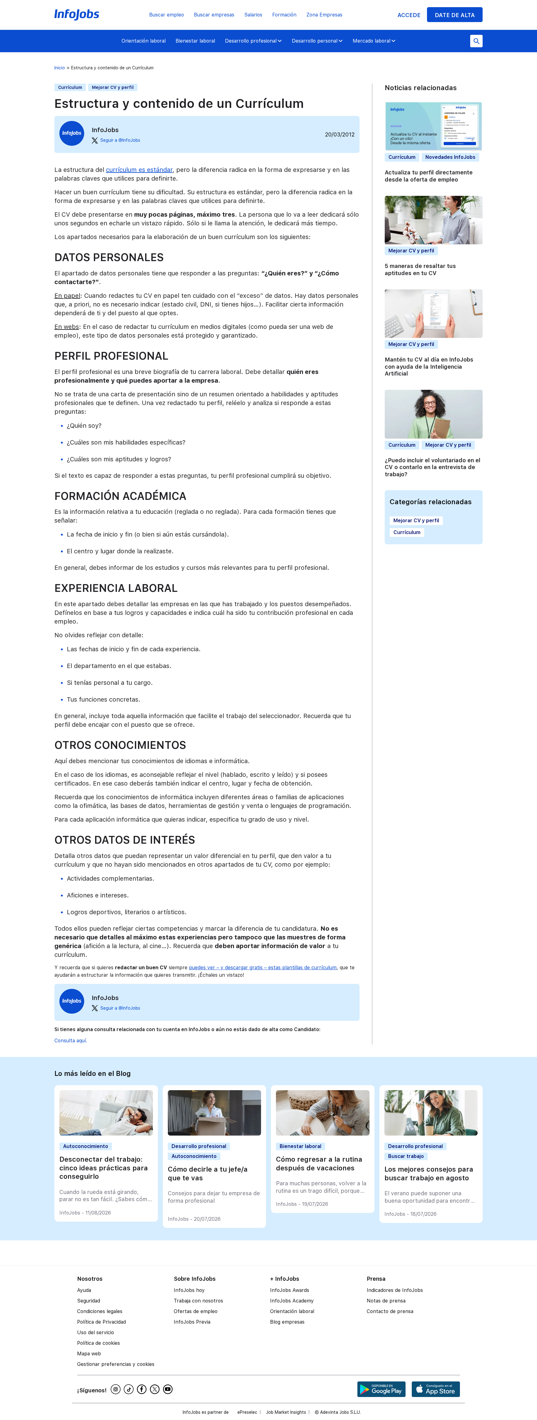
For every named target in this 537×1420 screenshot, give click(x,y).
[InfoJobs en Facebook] (142, 1389)
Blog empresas (287, 1322)
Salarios (253, 15)
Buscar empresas (214, 15)
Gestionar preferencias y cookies (115, 1364)
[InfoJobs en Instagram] (116, 1389)
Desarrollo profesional (251, 41)
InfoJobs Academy (292, 1301)
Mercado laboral (371, 41)
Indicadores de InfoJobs (395, 1290)
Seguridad (88, 1301)
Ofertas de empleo (196, 1311)
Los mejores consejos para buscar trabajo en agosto (428, 1173)
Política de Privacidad (101, 1322)
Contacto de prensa (390, 1311)
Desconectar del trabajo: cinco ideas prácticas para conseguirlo (103, 1167)
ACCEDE (408, 15)
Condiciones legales (99, 1311)
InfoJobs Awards (289, 1290)
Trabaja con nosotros (198, 1301)
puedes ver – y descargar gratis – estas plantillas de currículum (263, 967)
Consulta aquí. (70, 1041)
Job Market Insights (286, 1412)
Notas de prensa (386, 1301)
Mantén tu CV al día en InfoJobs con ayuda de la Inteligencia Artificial (429, 367)
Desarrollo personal (314, 41)
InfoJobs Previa (192, 1322)
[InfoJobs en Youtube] (168, 1389)
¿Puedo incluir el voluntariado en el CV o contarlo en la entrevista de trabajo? (432, 467)
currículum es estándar (139, 169)
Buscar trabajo (406, 1156)
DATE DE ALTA (455, 15)
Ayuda (84, 1290)
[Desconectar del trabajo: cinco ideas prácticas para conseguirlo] (106, 1134)
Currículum (70, 87)
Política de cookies (98, 1343)
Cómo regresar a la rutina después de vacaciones (319, 1163)
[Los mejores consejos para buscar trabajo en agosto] (431, 1134)
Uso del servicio (95, 1332)
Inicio (59, 67)
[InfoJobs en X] (155, 1389)
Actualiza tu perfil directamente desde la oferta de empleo (429, 176)
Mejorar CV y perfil (113, 87)
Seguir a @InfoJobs (120, 140)
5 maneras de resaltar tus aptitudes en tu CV (420, 270)
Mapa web (89, 1354)
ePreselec (247, 1412)
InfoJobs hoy (189, 1290)
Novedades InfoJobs (450, 157)
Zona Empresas (324, 15)
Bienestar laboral (195, 41)
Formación (284, 15)
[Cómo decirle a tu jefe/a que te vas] (214, 1134)
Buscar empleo (166, 15)
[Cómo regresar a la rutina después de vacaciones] (322, 1134)
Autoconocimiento (85, 1146)
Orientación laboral (144, 41)
